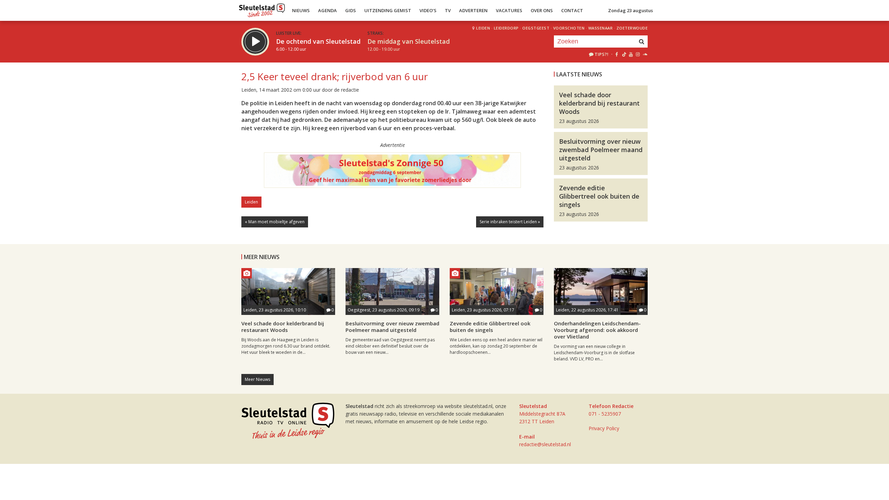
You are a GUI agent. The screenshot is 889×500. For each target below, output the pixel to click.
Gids (350, 10)
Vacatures (509, 10)
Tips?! (601, 54)
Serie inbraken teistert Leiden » (510, 222)
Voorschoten (569, 28)
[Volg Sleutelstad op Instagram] (637, 54)
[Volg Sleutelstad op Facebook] (616, 54)
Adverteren (473, 10)
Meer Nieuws (257, 379)
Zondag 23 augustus (630, 10)
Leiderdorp (506, 28)
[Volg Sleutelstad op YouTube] (630, 54)
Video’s (428, 10)
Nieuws (301, 10)
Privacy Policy (604, 428)
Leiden (483, 28)
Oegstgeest (535, 28)
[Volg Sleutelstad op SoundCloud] (644, 54)
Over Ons (542, 10)
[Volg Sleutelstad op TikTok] (623, 54)
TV (448, 10)
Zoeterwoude (632, 28)
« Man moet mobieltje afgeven (275, 222)
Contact (572, 10)
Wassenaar (600, 28)
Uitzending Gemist (387, 10)
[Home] (262, 8)
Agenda (327, 10)
